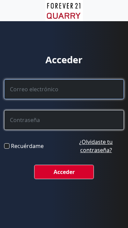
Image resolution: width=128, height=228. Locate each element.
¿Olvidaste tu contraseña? (96, 146)
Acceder (64, 172)
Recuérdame (27, 146)
